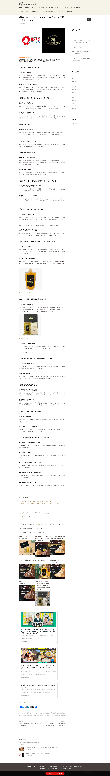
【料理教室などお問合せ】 (30, 7)
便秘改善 (37, 713)
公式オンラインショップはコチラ (54, 773)
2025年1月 (74, 86)
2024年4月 (74, 108)
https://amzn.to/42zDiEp (25, 338)
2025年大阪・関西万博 (26, 712)
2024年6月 (74, 105)
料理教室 (25, 715)
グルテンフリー (47, 712)
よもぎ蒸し (69, 11)
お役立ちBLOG (75, 123)
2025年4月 (74, 78)
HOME (20, 7)
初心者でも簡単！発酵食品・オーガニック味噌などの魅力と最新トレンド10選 (40, 503)
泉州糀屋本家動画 (77, 7)
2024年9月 (74, 97)
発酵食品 (57, 715)
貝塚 (62, 715)
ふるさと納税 (59, 712)
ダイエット (53, 712)
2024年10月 (74, 95)
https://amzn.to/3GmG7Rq (25, 292)
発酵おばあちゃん (50, 715)
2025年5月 (74, 76)
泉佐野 (41, 715)
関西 (64, 715)
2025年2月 (74, 84)
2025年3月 (74, 81)
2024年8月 (74, 100)
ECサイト (41, 712)
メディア (73, 128)
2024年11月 (74, 92)
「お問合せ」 (22, 516)
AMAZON (34, 712)
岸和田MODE (52, 713)
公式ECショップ (42, 524)
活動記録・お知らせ (59, 7)
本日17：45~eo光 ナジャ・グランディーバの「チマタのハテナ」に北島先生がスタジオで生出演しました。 (81, 58)
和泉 (41, 713)
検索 (72, 16)
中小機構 (33, 713)
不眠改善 (29, 713)
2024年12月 (74, 89)
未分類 (73, 131)
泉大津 (44, 715)
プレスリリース (68, 7)
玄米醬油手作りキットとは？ (38, 11)
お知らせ (73, 125)
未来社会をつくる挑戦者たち (33, 715)
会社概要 (51, 7)
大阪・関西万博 (45, 713)
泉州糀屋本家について (42, 7)
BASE (37, 712)
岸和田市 (58, 713)
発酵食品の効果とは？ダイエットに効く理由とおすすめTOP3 (36, 501)
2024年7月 (74, 103)
